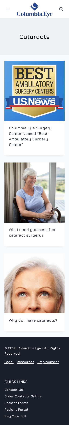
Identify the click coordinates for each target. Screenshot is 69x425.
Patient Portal (16, 409)
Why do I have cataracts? (33, 320)
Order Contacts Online (23, 396)
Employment (48, 362)
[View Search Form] (61, 9)
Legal (9, 362)
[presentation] (34, 91)
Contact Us (13, 390)
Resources (25, 362)
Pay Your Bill (15, 416)
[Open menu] (7, 9)
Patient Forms (16, 403)
